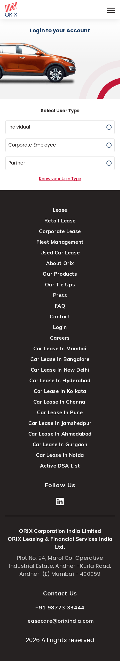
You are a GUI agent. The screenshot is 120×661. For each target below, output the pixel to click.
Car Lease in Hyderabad (59, 380)
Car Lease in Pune (60, 412)
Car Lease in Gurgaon (60, 444)
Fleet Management (60, 242)
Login (60, 327)
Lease (60, 210)
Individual (19, 127)
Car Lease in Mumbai (59, 348)
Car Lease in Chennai (60, 402)
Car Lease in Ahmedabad (60, 434)
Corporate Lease (60, 231)
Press (60, 295)
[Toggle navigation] (111, 9)
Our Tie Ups (60, 284)
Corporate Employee (32, 145)
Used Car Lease (60, 252)
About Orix (60, 263)
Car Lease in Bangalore (59, 359)
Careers (60, 338)
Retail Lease (60, 220)
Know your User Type (60, 179)
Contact (60, 316)
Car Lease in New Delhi (60, 370)
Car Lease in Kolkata (60, 391)
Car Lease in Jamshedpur (60, 423)
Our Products (60, 274)
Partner (16, 163)
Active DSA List (60, 466)
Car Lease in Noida (60, 455)
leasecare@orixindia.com (60, 620)
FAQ (60, 306)
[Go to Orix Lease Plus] (11, 8)
